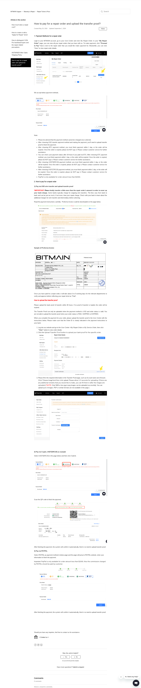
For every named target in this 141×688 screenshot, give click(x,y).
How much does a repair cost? (20, 26)
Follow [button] (103, 28)
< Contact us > (44, 637)
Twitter (38, 645)
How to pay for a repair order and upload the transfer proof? (19, 62)
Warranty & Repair (29, 11)
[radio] (65, 657)
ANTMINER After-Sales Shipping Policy (20, 54)
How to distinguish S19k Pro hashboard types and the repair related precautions (20, 43)
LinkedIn (41, 645)
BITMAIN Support (16, 11)
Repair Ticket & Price (43, 11)
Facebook (35, 645)
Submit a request (78, 667)
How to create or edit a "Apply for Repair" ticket (20, 34)
